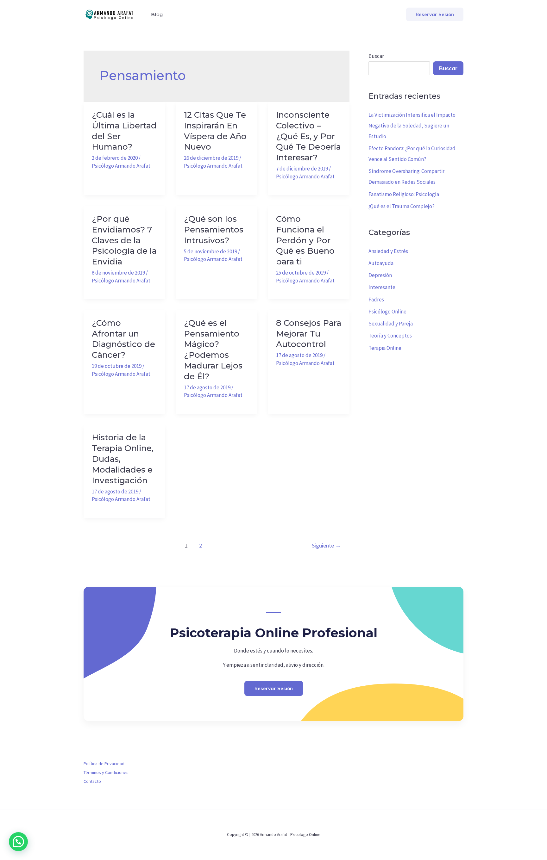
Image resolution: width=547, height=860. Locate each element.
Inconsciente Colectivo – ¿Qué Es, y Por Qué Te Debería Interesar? (308, 136)
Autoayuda (380, 263)
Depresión (380, 275)
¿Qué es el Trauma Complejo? (401, 206)
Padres (376, 299)
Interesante (381, 287)
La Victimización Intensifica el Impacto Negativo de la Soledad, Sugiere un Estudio (412, 125)
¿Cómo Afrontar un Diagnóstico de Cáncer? (123, 339)
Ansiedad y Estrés (388, 251)
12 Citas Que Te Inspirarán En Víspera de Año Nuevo (215, 131)
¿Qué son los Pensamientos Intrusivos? (213, 229)
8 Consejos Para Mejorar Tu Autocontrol (308, 334)
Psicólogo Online (387, 311)
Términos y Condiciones (106, 772)
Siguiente (326, 545)
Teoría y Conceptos (390, 335)
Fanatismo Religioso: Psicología (403, 194)
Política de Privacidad (104, 763)
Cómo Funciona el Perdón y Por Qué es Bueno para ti (305, 240)
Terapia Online (384, 347)
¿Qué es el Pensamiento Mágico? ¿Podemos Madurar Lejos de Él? (213, 349)
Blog (157, 14)
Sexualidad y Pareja (390, 323)
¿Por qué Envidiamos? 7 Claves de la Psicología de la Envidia (124, 240)
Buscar (376, 56)
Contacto (92, 781)
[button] (434, 14)
